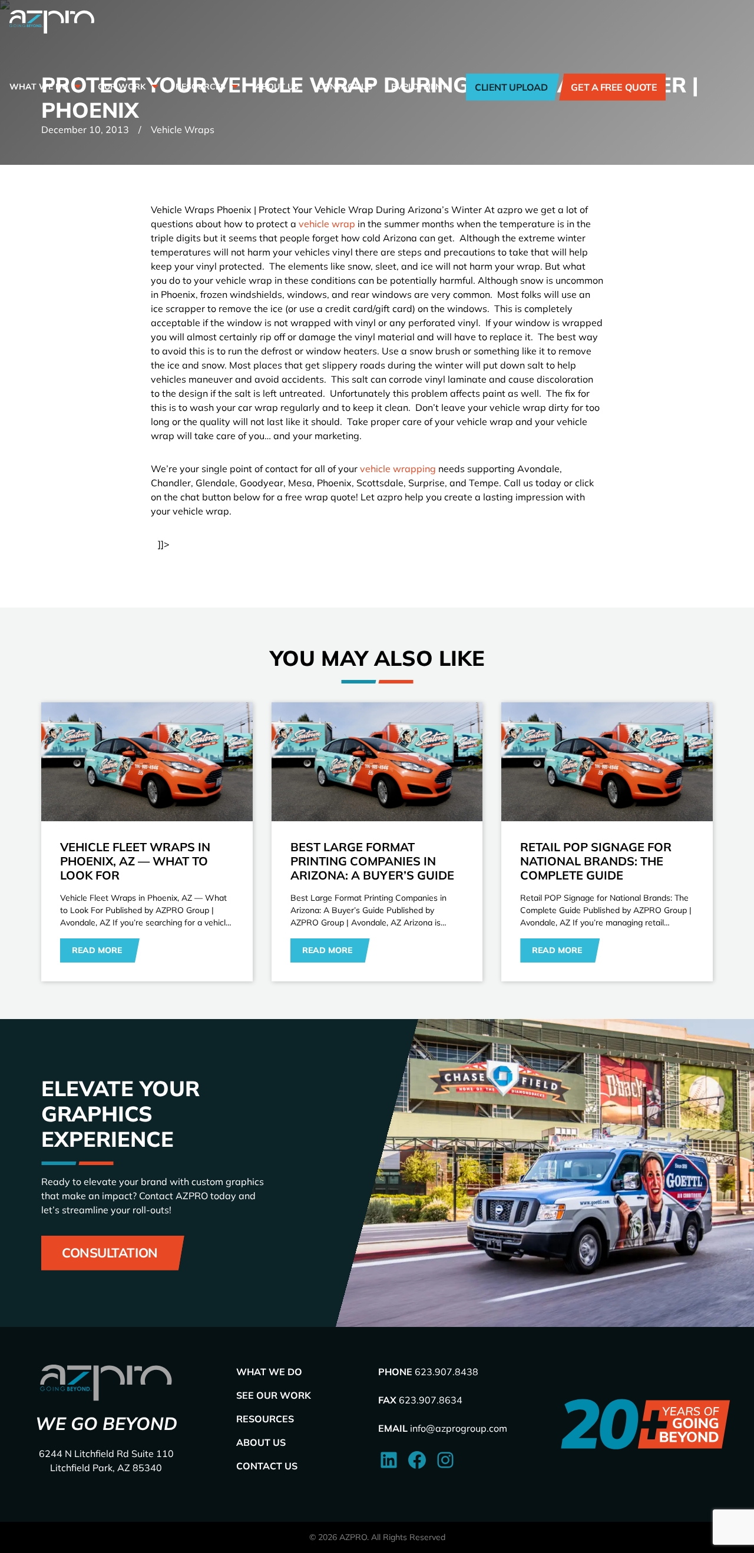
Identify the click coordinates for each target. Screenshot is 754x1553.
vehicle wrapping (398, 468)
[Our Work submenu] (153, 86)
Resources (265, 1419)
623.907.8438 (446, 1372)
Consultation (110, 1253)
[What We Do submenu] (76, 86)
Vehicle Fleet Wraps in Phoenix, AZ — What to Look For (135, 861)
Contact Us (266, 1466)
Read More (97, 950)
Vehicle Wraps (182, 129)
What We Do (269, 1372)
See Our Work (273, 1395)
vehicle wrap (327, 224)
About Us (261, 1442)
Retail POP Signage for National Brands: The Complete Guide (596, 861)
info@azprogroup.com (458, 1428)
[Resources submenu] (234, 86)
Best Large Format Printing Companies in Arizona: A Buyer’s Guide (372, 861)
